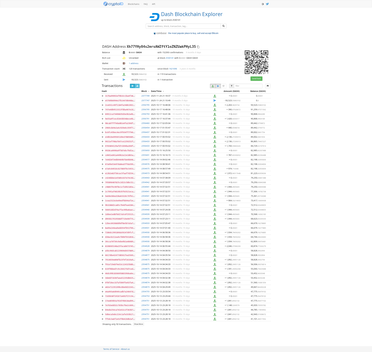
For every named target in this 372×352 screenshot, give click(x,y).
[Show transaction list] (132, 86)
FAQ (146, 4)
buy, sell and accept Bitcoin (193, 33)
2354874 (145, 277)
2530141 (170, 58)
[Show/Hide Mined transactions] (223, 86)
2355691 (145, 155)
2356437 (145, 132)
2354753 (145, 296)
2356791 (145, 118)
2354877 (145, 255)
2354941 (145, 186)
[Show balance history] (137, 86)
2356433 (145, 136)
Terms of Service (111, 349)
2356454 (145, 127)
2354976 (145, 164)
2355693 (145, 150)
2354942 (145, 182)
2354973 (145, 173)
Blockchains (133, 4)
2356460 (145, 123)
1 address (133, 63)
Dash (192, 14)
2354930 (145, 232)
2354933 (145, 223)
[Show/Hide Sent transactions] (218, 86)
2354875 (145, 259)
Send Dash (256, 78)
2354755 (145, 291)
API (153, 4)
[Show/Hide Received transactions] (212, 86)
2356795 (145, 105)
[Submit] (223, 26)
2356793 (145, 114)
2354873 (145, 287)
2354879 (145, 250)
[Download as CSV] (267, 86)
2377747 (145, 100)
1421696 (173, 68)
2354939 (145, 214)
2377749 (145, 95)
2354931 (145, 227)
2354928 (145, 246)
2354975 (145, 168)
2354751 (145, 300)
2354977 (145, 159)
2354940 (145, 209)
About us (125, 349)
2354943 (145, 177)
